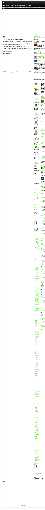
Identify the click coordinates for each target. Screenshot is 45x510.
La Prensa (43, 472)
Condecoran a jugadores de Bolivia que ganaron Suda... (37, 245)
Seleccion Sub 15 (43, 303)
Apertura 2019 (42, 206)
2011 (35, 466)
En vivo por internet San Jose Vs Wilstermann (37, 250)
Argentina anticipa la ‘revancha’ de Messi (37, 460)
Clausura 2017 (42, 223)
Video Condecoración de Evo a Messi (37, 334)
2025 (35, 214)
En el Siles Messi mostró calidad (36, 320)
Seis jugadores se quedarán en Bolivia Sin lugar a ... (37, 455)
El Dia (38, 474)
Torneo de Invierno (43, 318)
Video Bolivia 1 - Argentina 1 (36, 337)
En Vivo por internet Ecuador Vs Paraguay (37, 339)
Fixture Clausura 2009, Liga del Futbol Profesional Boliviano (41, 63)
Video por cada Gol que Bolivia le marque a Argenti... (37, 365)
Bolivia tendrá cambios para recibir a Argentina (37, 406)
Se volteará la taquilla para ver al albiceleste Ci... (37, 361)
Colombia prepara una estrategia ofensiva (37, 448)
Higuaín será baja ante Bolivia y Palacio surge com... (37, 398)
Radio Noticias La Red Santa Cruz (36, 209)
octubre (36, 227)
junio (35, 231)
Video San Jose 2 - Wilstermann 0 (37, 239)
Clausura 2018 (42, 224)
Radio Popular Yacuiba (36, 197)
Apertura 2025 (42, 209)
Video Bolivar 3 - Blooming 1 (36, 236)
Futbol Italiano (35, 166)
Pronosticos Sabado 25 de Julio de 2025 (38, 36)
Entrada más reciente (5, 71)
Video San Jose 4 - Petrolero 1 (37, 285)
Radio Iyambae (35, 206)
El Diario (4, 37)
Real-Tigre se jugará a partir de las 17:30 (37, 316)
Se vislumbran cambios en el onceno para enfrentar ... (36, 377)
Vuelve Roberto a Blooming (36, 443)
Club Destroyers (42, 234)
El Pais (40, 473)
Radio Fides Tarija (36, 190)
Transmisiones (3, 8)
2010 (35, 467)
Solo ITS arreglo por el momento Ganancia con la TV (37, 276)
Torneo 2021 (42, 315)
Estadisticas (42, 127)
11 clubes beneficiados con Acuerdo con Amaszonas (37, 445)
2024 (35, 215)
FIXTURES (32, 7)
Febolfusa (42, 270)
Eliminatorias (27, 7)
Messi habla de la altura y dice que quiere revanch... (37, 442)
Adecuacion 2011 (43, 194)
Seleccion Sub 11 (43, 302)
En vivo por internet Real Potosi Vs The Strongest (37, 297)
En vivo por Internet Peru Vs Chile (37, 413)
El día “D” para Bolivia (37, 436)
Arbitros (42, 210)
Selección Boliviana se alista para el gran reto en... (37, 450)
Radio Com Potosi (36, 189)
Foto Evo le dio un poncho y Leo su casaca (37, 318)
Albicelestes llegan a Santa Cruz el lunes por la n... (37, 404)
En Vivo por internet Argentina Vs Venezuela (37, 416)
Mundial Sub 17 (42, 291)
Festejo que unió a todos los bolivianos (37, 267)
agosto (36, 229)
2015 (35, 223)
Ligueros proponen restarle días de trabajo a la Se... (37, 299)
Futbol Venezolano (43, 277)
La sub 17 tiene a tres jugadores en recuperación (37, 423)
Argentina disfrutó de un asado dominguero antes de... (37, 385)
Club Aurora (42, 230)
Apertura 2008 (42, 197)
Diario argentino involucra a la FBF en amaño (37, 409)
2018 (35, 220)
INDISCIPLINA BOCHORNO (42, 280)
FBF (29, 7)
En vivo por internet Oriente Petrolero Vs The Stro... (37, 247)
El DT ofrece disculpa (37, 407)
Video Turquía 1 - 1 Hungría (37, 326)
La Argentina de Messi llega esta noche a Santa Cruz (37, 369)
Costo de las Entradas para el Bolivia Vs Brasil (37, 293)
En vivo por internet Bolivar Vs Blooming (37, 248)
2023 (35, 216)
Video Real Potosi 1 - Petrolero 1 (37, 241)
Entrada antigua (29, 71)
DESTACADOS (42, 261)
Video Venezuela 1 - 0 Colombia (37, 323)
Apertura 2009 (42, 198)
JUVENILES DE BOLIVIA (43, 282)
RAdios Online (35, 194)
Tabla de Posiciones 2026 (40, 7)
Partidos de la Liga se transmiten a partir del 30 (37, 303)
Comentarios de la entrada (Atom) (9, 72)
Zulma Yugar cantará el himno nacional (37, 383)
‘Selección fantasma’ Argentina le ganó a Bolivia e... (37, 379)
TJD (41, 314)
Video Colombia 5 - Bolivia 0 (37, 418)
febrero (36, 463)
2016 (35, 222)
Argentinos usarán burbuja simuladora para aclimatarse (37, 387)
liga (41, 284)
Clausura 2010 (42, 218)
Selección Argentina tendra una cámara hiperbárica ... (37, 396)
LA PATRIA (42, 121)
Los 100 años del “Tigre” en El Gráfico (41, 67)
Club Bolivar (3, 7)
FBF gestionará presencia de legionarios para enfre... (37, 453)
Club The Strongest (8, 7)
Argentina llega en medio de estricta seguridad (37, 355)
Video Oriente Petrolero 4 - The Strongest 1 (37, 235)
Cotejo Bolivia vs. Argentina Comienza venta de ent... (37, 431)
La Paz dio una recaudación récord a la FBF (37, 314)
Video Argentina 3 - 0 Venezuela (37, 411)
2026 (35, 213)
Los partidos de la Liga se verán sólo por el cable (37, 425)
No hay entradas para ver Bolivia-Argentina (37, 343)
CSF (41, 260)
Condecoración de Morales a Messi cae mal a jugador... (37, 367)
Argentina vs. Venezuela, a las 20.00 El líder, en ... (37, 427)
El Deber (42, 473)
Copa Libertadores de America (14, 7)
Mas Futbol (42, 287)
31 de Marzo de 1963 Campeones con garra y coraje (37, 263)
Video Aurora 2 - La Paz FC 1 (37, 256)
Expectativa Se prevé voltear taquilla (37, 375)
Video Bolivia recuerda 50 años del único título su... (37, 288)
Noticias (42, 293)
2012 (35, 465)
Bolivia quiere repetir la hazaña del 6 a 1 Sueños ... (37, 352)
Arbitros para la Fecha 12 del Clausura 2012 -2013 (37, 284)
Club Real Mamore (43, 241)
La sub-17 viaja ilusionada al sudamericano (36, 257)
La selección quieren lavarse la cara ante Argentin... (37, 381)
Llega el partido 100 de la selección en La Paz (37, 371)
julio (35, 230)
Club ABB (42, 227)
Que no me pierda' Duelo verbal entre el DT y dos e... (37, 301)
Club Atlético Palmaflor (35, 144)
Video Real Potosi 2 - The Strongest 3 (37, 286)
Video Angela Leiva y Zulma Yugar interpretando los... (37, 322)
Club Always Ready (36, 120)
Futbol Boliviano (36, 82)
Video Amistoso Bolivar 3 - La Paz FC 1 (37, 373)
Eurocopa (42, 267)
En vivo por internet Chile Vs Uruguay (37, 336)
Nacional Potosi (42, 292)
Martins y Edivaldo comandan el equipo (37, 312)
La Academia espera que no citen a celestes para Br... (37, 400)
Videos (42, 321)
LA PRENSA (42, 120)
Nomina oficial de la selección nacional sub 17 (37, 265)
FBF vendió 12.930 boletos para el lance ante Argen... (37, 402)
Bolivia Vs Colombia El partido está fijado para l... (37, 440)
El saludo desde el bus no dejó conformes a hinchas (37, 359)
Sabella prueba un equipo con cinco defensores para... (37, 349)
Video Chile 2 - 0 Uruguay (36, 325)
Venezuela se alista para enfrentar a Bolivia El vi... (37, 309)
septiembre (36, 228)
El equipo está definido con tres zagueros (37, 353)
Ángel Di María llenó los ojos (37, 310)
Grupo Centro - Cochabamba (35, 200)
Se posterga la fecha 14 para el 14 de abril (37, 269)
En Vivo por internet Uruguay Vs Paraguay (37, 419)
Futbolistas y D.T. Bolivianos (36, 88)
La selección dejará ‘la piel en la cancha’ (37, 350)
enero (35, 464)
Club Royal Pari (36, 136)
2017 (35, 221)
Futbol (5, 3)
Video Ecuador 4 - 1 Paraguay (37, 331)
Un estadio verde (36, 393)
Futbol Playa (42, 276)
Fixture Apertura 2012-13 (36, 50)
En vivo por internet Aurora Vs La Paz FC (37, 259)
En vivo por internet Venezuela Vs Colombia (37, 333)
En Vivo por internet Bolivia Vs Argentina (37, 341)
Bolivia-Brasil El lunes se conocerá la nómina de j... (37, 272)
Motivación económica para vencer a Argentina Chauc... (37, 363)
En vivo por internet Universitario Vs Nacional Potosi (37, 252)
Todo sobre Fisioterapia (42, 109)
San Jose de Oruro (36, 129)
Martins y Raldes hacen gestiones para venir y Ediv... (37, 280)
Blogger (26, 505)
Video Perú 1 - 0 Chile (37, 410)
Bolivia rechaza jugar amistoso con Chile (37, 278)
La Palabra (38, 473)
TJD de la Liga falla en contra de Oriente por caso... (37, 435)
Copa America (42, 256)
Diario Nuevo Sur (35, 474)
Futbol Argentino (36, 163)
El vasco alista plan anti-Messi (37, 394)
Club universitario (43, 250)
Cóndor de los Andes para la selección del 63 (37, 261)
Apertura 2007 (42, 196)
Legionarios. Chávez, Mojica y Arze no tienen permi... (37, 305)
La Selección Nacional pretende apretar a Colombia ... (37, 447)
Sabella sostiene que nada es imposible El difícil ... (37, 347)
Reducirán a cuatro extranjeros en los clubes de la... (37, 438)
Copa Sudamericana (20, 7)
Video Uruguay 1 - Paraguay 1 (36, 414)
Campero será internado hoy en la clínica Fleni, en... (37, 459)
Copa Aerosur (42, 255)
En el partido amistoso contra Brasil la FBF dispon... (37, 282)
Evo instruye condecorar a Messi (37, 388)
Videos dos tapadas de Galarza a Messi (37, 328)
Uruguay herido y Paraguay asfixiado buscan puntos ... (37, 433)
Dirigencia (24, 7)
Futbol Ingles (35, 162)
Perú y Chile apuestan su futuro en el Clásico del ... (37, 429)
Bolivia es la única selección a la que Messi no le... (37, 392)
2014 (35, 224)
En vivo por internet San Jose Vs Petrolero (37, 295)
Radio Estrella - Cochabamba (35, 202)
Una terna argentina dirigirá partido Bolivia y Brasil (37, 243)
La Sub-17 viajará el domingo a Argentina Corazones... (37, 307)
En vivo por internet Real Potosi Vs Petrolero (37, 254)
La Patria (36, 473)
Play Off (42, 295)
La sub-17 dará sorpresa (36, 270)
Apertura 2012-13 (43, 200)
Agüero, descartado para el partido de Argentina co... (37, 457)
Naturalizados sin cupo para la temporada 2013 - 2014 (37, 330)
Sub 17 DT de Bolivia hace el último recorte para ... (37, 274)
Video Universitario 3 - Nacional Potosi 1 (37, 238)
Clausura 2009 (42, 217)
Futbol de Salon (42, 274)
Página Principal (17, 71)
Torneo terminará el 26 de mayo (37, 462)
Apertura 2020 (42, 207)
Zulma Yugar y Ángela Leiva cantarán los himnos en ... (37, 345)
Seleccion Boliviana (10, 51)
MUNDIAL (36, 7)
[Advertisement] (24, 15)
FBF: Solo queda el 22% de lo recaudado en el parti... (37, 291)
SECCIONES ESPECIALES (42, 300)
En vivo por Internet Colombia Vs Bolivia (37, 421)
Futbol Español (35, 165)
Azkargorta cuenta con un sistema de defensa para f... (37, 357)
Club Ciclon (42, 233)
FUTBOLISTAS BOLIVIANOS (42, 138)
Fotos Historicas (43, 272)
